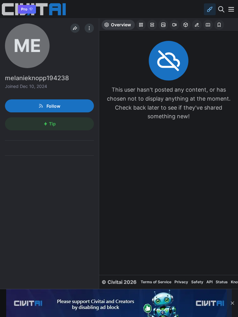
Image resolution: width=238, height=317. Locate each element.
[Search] (221, 9)
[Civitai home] (8, 9)
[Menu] (231, 9)
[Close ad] (232, 303)
